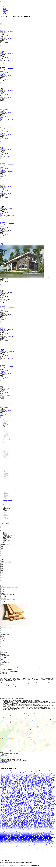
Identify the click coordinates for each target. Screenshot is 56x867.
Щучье (18, 835)
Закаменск (15, 854)
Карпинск (27, 795)
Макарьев (16, 809)
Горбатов (2, 788)
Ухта (30, 846)
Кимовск (24, 796)
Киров (5, 797)
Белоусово (22, 776)
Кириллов (53, 796)
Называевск (15, 815)
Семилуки (12, 833)
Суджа (14, 841)
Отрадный (11, 824)
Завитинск (2, 855)
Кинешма (35, 796)
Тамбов (12, 843)
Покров (27, 827)
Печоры (1, 825)
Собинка (26, 837)
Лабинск (48, 805)
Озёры (22, 824)
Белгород (44, 775)
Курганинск (45, 804)
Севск (37, 834)
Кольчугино (35, 798)
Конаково (17, 799)
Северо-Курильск (17, 834)
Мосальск (20, 813)
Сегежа (51, 832)
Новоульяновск (48, 820)
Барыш (10, 775)
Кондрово (26, 799)
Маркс (28, 810)
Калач (47, 792)
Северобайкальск (3, 834)
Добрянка (13, 784)
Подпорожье (14, 827)
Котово (47, 800)
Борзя (33, 779)
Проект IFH (11, 351)
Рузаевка (22, 831)
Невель (10, 816)
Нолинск (14, 818)
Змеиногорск (10, 857)
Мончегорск (6, 813)
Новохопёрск (20, 819)
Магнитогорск (6, 809)
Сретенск (8, 840)
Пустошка (44, 829)
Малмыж (39, 809)
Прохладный (2, 829)
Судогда (10, 841)
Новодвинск (15, 819)
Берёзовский (2, 777)
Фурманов (10, 787)
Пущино (35, 829)
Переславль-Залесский (11, 825)
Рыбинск (32, 831)
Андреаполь (13, 772)
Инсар (23, 791)
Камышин (21, 794)
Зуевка (22, 857)
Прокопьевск (8, 829)
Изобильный (34, 792)
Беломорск (8, 776)
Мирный (48, 812)
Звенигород (26, 857)
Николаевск (31, 816)
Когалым (25, 798)
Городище (26, 788)
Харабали (29, 790)
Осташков (44, 823)
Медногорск (40, 810)
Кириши (2, 797)
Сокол (32, 837)
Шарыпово (8, 835)
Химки (44, 790)
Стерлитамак (44, 840)
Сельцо (1, 833)
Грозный (2, 789)
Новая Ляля (29, 818)
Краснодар (40, 801)
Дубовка (46, 784)
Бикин (19, 777)
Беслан (12, 777)
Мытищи (9, 814)
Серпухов (44, 833)
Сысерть (47, 842)
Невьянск (25, 816)
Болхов (42, 778)
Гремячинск (52, 788)
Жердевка (24, 856)
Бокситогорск (34, 778)
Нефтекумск (30, 815)
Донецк (27, 784)
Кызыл (44, 805)
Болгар (39, 778)
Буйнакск (18, 780)
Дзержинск (12, 785)
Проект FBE (10, 53)
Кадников (44, 792)
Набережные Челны (15, 814)
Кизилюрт (2, 798)
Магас (1, 809)
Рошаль (41, 830)
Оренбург (28, 823)
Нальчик (28, 814)
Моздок (24, 813)
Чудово (13, 782)
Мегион (1, 811)
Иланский (14, 791)
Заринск (52, 854)
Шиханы (43, 835)
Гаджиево (15, 787)
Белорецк (17, 776)
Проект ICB (10, 23)
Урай (44, 846)
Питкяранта (44, 826)
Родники (38, 830)
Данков (5, 783)
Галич (18, 787)
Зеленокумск (38, 855)
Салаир (49, 831)
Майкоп (31, 810)
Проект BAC (10, 60)
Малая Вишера (30, 809)
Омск (7, 823)
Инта (26, 791)
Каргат (18, 795)
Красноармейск (28, 801)
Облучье (10, 822)
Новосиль (31, 820)
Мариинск (16, 810)
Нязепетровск (52, 821)
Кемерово (20, 796)
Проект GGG (10, 82)
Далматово (39, 782)
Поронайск (11, 828)
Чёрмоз (27, 782)
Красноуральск (35, 802)
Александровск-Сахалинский (24, 771)
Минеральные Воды (33, 812)
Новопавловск (3, 820)
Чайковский (38, 780)
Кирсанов (34, 797)
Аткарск (52, 773)
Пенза (5, 825)
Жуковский (48, 856)
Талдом (6, 843)
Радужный (6, 830)
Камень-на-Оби (39, 793)
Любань (36, 808)
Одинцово (25, 822)
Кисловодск (46, 797)
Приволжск (52, 828)
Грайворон (47, 788)
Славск (41, 836)
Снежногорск (21, 837)
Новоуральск (2, 821)
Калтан (18, 793)
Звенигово (31, 857)
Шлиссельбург (3, 836)
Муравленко (43, 813)
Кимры (28, 796)
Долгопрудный (18, 784)
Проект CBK (11, 329)
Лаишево (15, 806)
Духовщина (2, 785)
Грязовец (8, 789)
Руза (19, 831)
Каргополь (22, 795)
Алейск (41, 771)
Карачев (11, 795)
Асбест (39, 773)
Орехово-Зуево (22, 823)
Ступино (6, 841)
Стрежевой (50, 840)
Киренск (48, 796)
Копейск (37, 799)
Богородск (22, 778)
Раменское (16, 830)
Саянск (45, 832)
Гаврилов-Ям (33, 787)
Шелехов (34, 835)
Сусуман (48, 841)
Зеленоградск (32, 855)
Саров (31, 832)
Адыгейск (23, 770)
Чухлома (16, 782)
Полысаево (2, 828)
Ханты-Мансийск (23, 790)
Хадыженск (17, 790)
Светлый (16, 842)
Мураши (39, 813)
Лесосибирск (2, 807)
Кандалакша (37, 794)
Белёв (38, 776)
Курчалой (33, 804)
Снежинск (16, 837)
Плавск (48, 826)
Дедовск (14, 783)
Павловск (39, 824)
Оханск (30, 822)
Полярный (51, 827)
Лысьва (28, 808)
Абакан (5, 770)
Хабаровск (13, 790)
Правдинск (25, 828)
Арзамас (35, 773)
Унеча (41, 846)
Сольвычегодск (7, 838)
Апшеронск (42, 772)
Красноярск (47, 802)
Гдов (37, 787)
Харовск (33, 790)
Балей (50, 774)
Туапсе (27, 845)
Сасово (34, 832)
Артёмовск (26, 773)
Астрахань (49, 773)
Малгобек (35, 809)
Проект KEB (11, 178)
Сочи (30, 837)
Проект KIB (10, 193)
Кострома (24, 800)
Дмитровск (6, 784)
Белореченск (13, 776)
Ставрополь (39, 840)
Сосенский (25, 838)
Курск (6, 805)
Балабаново (30, 774)
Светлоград (12, 842)
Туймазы (43, 845)
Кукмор (14, 804)
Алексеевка (33, 771)
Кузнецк (34, 805)
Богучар (30, 778)
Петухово (23, 826)
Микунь (22, 812)
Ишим (42, 791)
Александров (9, 771)
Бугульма (52, 779)
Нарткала (44, 814)
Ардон (50, 772)
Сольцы (1, 838)
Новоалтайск (42, 818)
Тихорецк (9, 844)
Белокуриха (3, 776)
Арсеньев (15, 773)
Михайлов (2, 812)
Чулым (20, 782)
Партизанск (31, 824)
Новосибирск (25, 820)
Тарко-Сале (17, 843)
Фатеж (46, 786)
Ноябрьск (36, 821)
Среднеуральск (3, 840)
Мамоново (7, 810)
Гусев (44, 789)
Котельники (33, 800)
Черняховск (49, 781)
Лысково (24, 808)
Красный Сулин (35, 803)
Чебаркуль (43, 780)
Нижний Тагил (47, 817)
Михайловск (12, 812)
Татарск (28, 843)
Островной (2, 824)
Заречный (44, 854)
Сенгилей (20, 833)
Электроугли (48, 785)
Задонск (7, 854)
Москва (1, 770)
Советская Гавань (11, 839)
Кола (31, 798)
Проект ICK (10, 156)
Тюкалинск (2, 846)
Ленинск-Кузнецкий (43, 806)
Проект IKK (11, 299)
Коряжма (10, 800)
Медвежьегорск (46, 810)
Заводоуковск (7, 855)
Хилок (41, 790)
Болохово (50, 778)
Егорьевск (22, 785)
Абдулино (12, 770)
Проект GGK (10, 141)
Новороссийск (9, 820)
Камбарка (29, 793)
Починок (5, 827)
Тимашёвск (18, 844)
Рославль (45, 830)
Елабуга (32, 785)
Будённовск (48, 779)
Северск (34, 834)
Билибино (23, 777)
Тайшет (38, 843)
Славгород (37, 836)
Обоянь (18, 822)
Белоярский (30, 776)
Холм (47, 790)
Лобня (40, 807)
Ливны (37, 807)
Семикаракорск (7, 833)
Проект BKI (10, 149)
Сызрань (50, 842)
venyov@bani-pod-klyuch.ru (5, 6)
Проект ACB (10, 171)
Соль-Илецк (46, 837)
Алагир (47, 770)
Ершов (32, 786)
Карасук (15, 795)
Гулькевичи (32, 789)
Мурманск (48, 813)
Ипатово (31, 791)
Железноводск (19, 856)
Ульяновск (37, 846)
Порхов (6, 828)
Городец (21, 788)
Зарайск (39, 854)
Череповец (25, 781)
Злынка (5, 857)
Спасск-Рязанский (41, 839)
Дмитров (2, 784)
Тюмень (6, 846)
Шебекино (30, 835)
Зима (52, 856)
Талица (9, 843)
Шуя (15, 836)
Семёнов (16, 833)
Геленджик (41, 787)
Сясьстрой (34, 842)
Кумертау (22, 804)
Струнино (2, 841)
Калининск (14, 793)
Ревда (32, 830)
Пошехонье (16, 828)
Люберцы (40, 808)
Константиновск (32, 799)
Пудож (28, 829)
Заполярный (35, 854)
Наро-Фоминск (39, 814)
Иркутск (38, 791)
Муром (52, 813)
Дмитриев (50, 783)
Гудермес (24, 789)
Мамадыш (2, 810)
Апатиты (32, 772)
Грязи (5, 789)
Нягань (43, 821)
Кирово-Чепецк (18, 797)
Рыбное (35, 831)
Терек (53, 843)
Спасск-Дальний (34, 839)
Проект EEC (10, 75)
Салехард (2, 832)
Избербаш (26, 792)
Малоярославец (52, 809)
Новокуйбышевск (33, 819)
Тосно (54, 844)
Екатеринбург (27, 785)
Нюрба (5, 822)
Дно (10, 784)
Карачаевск (7, 795)
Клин (9, 798)
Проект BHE (10, 97)
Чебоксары (48, 780)
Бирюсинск (39, 777)
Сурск (45, 841)
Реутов (29, 830)
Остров (53, 823)
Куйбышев (30, 805)
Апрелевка (37, 772)
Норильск (19, 818)
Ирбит (35, 791)
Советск (50, 838)
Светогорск (20, 842)
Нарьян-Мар (48, 814)
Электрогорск (36, 785)
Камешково (16, 794)
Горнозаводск (13, 788)
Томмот (37, 844)
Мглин (42, 811)
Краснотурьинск (23, 802)
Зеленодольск (21, 855)
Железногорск (50, 855)
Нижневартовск (20, 817)
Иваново (13, 792)
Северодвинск (10, 834)
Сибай (18, 836)
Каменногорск (45, 793)
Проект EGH (11, 208)
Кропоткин (45, 803)
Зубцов (19, 857)
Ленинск (37, 806)
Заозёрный (20, 854)
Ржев (42, 831)
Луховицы (10, 808)
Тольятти (30, 844)
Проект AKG (11, 380)
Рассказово (20, 830)
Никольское (2, 817)
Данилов (2, 783)
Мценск (35, 813)
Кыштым (41, 805)
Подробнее (2, 30)
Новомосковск (52, 819)
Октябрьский (40, 822)
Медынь (50, 810)
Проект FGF (11, 403)
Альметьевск (45, 771)
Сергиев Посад (39, 833)
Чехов (54, 780)
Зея (46, 855)
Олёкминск (3, 823)
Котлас (43, 800)
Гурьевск (36, 789)
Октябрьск (35, 822)
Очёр (21, 822)
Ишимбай (45, 791)
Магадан (52, 808)
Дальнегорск (44, 782)
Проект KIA (10, 112)
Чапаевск (29, 780)
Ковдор (54, 800)
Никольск (45, 816)
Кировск (23, 797)
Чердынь (11, 781)
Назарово (7, 815)
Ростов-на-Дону (3, 831)
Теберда (41, 843)
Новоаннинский (49, 818)
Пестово (35, 825)
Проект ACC (10, 119)
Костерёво (15, 800)
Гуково (28, 789)
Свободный (29, 842)
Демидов (22, 783)
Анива (21, 772)
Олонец (53, 822)
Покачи (24, 827)
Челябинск (7, 781)
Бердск (44, 776)
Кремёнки (41, 803)
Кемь (17, 796)
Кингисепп (40, 796)
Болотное (2, 779)
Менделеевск (13, 811)
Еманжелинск (13, 786)
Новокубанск (26, 819)
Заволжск (16, 855)
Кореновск (46, 799)
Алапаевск (51, 770)
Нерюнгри (2, 816)
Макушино (24, 809)
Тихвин (13, 844)
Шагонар (45, 834)
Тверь (46, 845)
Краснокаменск (51, 801)
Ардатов (46, 772)
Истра (5, 792)
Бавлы (16, 775)
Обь (7, 822)
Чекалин (2, 781)
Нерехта (52, 815)
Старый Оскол (33, 840)
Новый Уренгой (31, 821)
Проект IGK (10, 68)
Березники (48, 776)
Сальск (6, 832)
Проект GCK (11, 223)
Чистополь (2, 782)
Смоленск (12, 837)
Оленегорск (49, 822)
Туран (32, 845)
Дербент (26, 783)
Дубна (42, 784)
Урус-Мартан (50, 846)
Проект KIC (10, 134)
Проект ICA (11, 215)
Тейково (5, 844)
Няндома (47, 821)
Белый (41, 776)
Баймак (24, 775)
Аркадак (7, 773)
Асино (45, 773)
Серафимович (25, 833)
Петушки (27, 826)
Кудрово (5, 804)
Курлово (54, 804)
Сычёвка (38, 842)
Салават (53, 831)
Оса (36, 823)
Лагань (6, 806)
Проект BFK (10, 373)
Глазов (49, 787)
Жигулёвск (29, 856)
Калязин (25, 793)
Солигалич (36, 837)
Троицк (5, 845)
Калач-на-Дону (3, 793)
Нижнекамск (7, 817)
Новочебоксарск (3, 819)
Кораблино (41, 799)
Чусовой (23, 782)
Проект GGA (10, 358)
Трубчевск (9, 845)
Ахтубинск (35, 770)
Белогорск (54, 775)
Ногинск (10, 818)
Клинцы (12, 798)
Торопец (47, 844)
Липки (30, 807)
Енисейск (24, 786)
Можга (32, 813)
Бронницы (40, 779)
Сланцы (32, 836)
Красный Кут (29, 803)
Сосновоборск (39, 838)
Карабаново (46, 794)
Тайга (35, 843)
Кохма (29, 798)
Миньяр (44, 812)
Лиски (33, 807)
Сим (21, 836)
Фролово (2, 787)
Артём (22, 773)
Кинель (31, 796)
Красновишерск (42, 802)
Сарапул (23, 832)
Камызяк (30, 794)
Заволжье (12, 855)
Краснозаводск (3, 803)
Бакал (23, 774)
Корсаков (6, 800)
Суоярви (29, 841)
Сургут (36, 841)
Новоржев (14, 820)
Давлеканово (10, 783)
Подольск (9, 827)
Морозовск (11, 813)
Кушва (16, 805)
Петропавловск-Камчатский (43, 825)
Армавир (11, 773)
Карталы (31, 795)
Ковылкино (3, 801)
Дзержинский (17, 785)
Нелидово (41, 815)
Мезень (27, 811)
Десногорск (31, 783)
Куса (14, 805)
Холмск (50, 790)
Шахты (49, 834)
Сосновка (34, 838)
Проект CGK (11, 388)
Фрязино (6, 787)
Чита (6, 782)
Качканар (39, 792)
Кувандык (20, 805)
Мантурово (11, 810)
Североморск (23, 834)
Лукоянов (14, 808)
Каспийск (49, 795)
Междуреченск (32, 811)
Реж (35, 830)
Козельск (7, 801)
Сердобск (30, 833)
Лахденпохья (10, 806)
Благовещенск (53, 777)
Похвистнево (19, 827)
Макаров (20, 809)
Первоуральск (30, 825)
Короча (54, 799)
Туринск (35, 845)
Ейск (43, 786)
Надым (21, 814)
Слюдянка (7, 837)
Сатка (37, 832)
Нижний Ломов (33, 817)
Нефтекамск (25, 815)
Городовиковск (31, 788)
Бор (12, 779)
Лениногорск (32, 806)
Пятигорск (48, 829)
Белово (26, 776)
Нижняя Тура (5, 818)
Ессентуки (40, 786)
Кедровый (13, 796)
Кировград (12, 797)
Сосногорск (30, 838)
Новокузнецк (39, 819)
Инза (28, 791)
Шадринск (41, 834)
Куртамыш (10, 805)
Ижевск (30, 792)
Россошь (49, 830)
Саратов (27, 832)
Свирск (24, 842)
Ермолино (29, 786)
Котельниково (39, 800)
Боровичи (25, 779)
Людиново (48, 808)
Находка (24, 814)
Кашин (34, 795)
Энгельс (20, 786)
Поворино (20, 828)
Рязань (25, 831)
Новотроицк (42, 820)
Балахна (34, 774)
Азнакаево (2, 774)
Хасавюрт (37, 790)
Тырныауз (53, 845)
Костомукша (19, 800)
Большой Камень (8, 779)
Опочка (17, 823)
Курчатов (37, 804)
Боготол (26, 778)
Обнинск (14, 822)
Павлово (35, 824)
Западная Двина (29, 854)
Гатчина (21, 787)
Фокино (49, 786)
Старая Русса (20, 840)
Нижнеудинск (13, 817)
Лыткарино (32, 808)
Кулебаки (18, 804)
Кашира (38, 795)
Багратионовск (18, 774)
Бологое (46, 778)
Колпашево (48, 798)
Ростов (53, 830)
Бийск (43, 777)
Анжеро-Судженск (26, 772)
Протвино (18, 829)
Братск (35, 779)
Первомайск (25, 825)
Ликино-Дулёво (22, 807)
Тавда (32, 843)
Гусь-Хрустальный (49, 789)
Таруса (21, 843)
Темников (45, 843)
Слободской (2, 837)
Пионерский (39, 826)
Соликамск (41, 837)
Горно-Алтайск (8, 788)
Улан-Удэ (33, 846)
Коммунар (53, 798)
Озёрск (15, 824)
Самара (9, 832)
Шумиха (12, 836)
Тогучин (26, 844)
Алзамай (50, 771)
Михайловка (7, 812)
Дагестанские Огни (33, 782)
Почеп (1, 827)
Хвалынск (6, 791)
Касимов (41, 795)
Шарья (4, 835)
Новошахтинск (20, 820)
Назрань (10, 815)
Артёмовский (30, 773)
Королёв (2, 800)
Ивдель (22, 792)
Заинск (11, 854)
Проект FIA (10, 410)
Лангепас (23, 806)
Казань (9, 796)
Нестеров (7, 816)
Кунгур (25, 804)
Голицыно (53, 787)
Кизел (51, 797)
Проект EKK (10, 164)
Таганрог (2, 843)
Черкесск (29, 781)
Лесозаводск (8, 807)
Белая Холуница (29, 775)
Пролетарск (13, 829)
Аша (42, 773)
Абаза (8, 770)
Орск (31, 823)
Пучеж (25, 829)
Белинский (49, 775)
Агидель (27, 770)
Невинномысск (19, 816)
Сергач (34, 833)
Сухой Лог (22, 841)
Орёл (34, 823)
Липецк (27, 807)
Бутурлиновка (11, 780)
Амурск (1, 772)
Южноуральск (3, 854)
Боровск (29, 779)
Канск (42, 794)
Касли (45, 795)
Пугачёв (31, 829)
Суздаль (1, 842)
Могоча (1, 813)
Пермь (21, 825)
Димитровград (40, 783)
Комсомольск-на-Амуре (10, 799)
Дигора (35, 783)
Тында (49, 845)
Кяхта (37, 805)
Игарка (10, 791)
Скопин (23, 836)
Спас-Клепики (24, 839)
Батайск (13, 775)
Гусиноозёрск (3, 790)
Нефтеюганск (36, 815)
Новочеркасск (9, 819)
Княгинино (17, 798)
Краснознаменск (10, 803)
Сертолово (49, 833)
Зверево (35, 857)
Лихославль (16, 807)
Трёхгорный (14, 845)
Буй (15, 780)
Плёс (52, 826)
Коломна (44, 798)
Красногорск (45, 801)
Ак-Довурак (40, 770)
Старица (24, 840)
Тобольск (22, 844)
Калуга (22, 793)
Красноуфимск (29, 802)
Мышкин (2, 814)
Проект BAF (10, 186)
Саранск (19, 832)
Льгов (12, 807)
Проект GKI (11, 321)
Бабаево (9, 774)
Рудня (16, 831)
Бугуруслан (2, 780)
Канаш (33, 794)
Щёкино (22, 835)
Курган (41, 804)
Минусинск (40, 812)
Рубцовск (13, 831)
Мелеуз (9, 811)
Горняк (18, 788)
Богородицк (17, 778)
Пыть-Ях (2, 830)
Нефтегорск (20, 815)
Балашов (46, 774)
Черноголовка (34, 781)
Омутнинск (10, 823)
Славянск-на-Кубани (47, 836)
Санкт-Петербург (14, 832)
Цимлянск (19, 845)
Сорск (16, 838)
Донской (31, 784)
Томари (34, 844)
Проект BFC (10, 127)
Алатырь (2, 771)
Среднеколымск (48, 839)
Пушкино (39, 829)
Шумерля (8, 836)
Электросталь (42, 785)
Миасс (45, 811)
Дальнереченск (50, 782)
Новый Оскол (24, 821)
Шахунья (52, 834)
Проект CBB (10, 90)
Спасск (28, 839)
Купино (29, 804)
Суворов (52, 841)
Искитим (2, 792)
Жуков (40, 856)
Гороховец (37, 788)
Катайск (6, 796)
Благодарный (47, 777)
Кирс (30, 797)
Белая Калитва (35, 775)
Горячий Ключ (42, 788)
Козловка (11, 801)
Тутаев (39, 845)
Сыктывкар (42, 842)
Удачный (13, 846)
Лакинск (19, 806)
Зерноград (43, 855)
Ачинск (19, 770)
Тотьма (1, 845)
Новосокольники (36, 820)
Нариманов (33, 814)
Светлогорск (6, 842)
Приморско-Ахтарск (40, 828)
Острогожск (49, 823)
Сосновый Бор (45, 838)
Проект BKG (11, 292)
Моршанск (16, 813)
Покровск (31, 827)
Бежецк (15, 777)
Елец (52, 785)
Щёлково (26, 835)
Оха (28, 822)
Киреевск (44, 796)
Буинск (6, 780)
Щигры (15, 835)
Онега (14, 823)
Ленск (49, 806)
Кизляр (6, 798)
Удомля (17, 846)
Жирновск (33, 856)
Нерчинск (49, 815)
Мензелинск (19, 811)
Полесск (35, 827)
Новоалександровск (35, 818)
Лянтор (20, 808)
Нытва (1, 822)
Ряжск (28, 831)
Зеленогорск (27, 855)
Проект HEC (46, 277)
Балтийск (53, 774)
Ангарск (17, 772)
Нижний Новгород (39, 817)
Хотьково (2, 791)
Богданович (12, 778)
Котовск (50, 800)
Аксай (44, 770)
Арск (19, 773)
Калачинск (51, 792)
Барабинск (2, 775)
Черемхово (15, 781)
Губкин (15, 789)
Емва (17, 786)
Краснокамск (2, 802)
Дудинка (49, 784)
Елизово (5, 786)
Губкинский (20, 789)
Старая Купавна (14, 840)
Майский (35, 810)
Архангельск (2, 773)
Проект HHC (11, 395)
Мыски (6, 814)
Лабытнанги (52, 805)
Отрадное (7, 824)
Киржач (37, 797)
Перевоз (17, 825)
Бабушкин (13, 774)
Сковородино (28, 836)
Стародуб (28, 840)
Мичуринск (49, 811)
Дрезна (39, 784)
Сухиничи (17, 841)
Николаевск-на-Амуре (38, 816)
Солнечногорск (52, 837)
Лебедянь (27, 806)
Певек (31, 826)
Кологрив (40, 798)
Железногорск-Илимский (11, 856)
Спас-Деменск (18, 839)
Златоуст (2, 857)
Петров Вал (12, 826)
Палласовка (26, 824)
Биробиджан (27, 777)
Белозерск (35, 776)
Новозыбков (19, 821)
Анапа (9, 772)
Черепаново (20, 781)
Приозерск (47, 828)
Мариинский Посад (22, 810)
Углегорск (23, 846)
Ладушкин (2, 806)
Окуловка (45, 822)
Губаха (12, 789)
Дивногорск (45, 783)
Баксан (26, 774)
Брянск (43, 779)
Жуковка (44, 856)
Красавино (23, 801)
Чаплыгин (33, 780)
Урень (46, 846)
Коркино (50, 799)
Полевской (40, 827)
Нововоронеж (13, 821)
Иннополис (19, 791)
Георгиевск (45, 787)
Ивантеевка (18, 792)
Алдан (5, 771)
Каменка (33, 793)
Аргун (53, 772)
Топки (43, 844)
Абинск (15, 770)
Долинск (23, 784)
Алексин (37, 771)
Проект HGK (10, 31)
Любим (44, 808)
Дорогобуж (35, 784)
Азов (6, 774)
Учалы (10, 846)
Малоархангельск (45, 809)
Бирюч (35, 777)
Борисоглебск (16, 779)
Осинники (40, 823)
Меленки (5, 811)
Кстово (53, 803)
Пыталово (53, 829)
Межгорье (38, 811)
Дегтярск (18, 783)
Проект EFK (11, 366)
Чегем (51, 780)
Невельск (14, 816)
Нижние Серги (26, 817)
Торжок (50, 844)
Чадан (26, 780)
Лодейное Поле (45, 807)
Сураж (33, 841)
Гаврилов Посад (27, 787)
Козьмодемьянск (17, 801)
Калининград (9, 793)
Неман (45, 815)
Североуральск (29, 834)
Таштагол (25, 843)
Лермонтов (53, 806)
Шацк (12, 835)
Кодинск (21, 798)
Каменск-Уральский (9, 794)
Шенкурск (39, 835)
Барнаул (6, 775)
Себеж (48, 832)
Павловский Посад (45, 824)
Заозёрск (24, 854)
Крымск (49, 803)
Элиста (1, 786)
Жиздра (37, 856)
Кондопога (22, 799)
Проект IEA (11, 237)
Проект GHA (11, 314)
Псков (22, 829)
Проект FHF (10, 38)
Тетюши (2, 844)
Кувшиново (25, 805)
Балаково (38, 774)
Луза (18, 808)
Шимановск (48, 835)
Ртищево (8, 831)
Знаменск (15, 857)
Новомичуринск (46, 819)
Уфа (20, 846)
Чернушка (44, 781)
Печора (51, 824)
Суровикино (40, 841)
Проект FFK (11, 284)
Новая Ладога (23, 818)
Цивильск (23, 845)
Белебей (40, 775)
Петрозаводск (18, 826)
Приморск (30, 828)
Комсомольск (2, 799)
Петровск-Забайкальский (5, 826)
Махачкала (11, 809)
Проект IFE (11, 336)
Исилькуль (50, 791)
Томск (41, 844)
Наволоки (3, 815)
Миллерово (27, 812)
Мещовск (24, 811)
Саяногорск (41, 832)
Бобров (8, 778)
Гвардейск (8, 790)
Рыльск (39, 831)
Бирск (32, 777)
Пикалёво (34, 826)
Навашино (54, 814)
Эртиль (36, 786)
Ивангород (9, 792)
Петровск (50, 825)
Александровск (16, 771)
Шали (1, 835)
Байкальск (20, 775)
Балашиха (42, 774)
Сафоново (45, 831)
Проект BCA (11, 307)
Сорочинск (12, 838)
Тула (30, 845)
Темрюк (49, 843)
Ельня (9, 786)
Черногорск (40, 781)
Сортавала (20, 838)
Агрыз (31, 770)
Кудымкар (10, 804)
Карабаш (50, 794)
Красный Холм (23, 803)
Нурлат (40, 821)
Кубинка (2, 804)
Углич (27, 846)
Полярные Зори (45, 827)
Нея (28, 816)
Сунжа (26, 841)
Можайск (28, 813)
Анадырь (5, 772)
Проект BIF (11, 230)
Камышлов (25, 794)
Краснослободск (9, 802)
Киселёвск (42, 797)
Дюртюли (7, 785)
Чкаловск (9, 782)
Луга (6, 808)
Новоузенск (8, 821)
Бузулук (22, 780)
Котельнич (29, 800)
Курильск (50, 804)
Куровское (3, 805)
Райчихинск (25, 830)
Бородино (21, 779)
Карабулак (2, 795)
